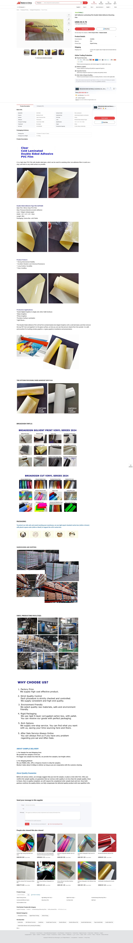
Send (27, 824)
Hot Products (32, 933)
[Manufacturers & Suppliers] (24, 2)
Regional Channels (82, 933)
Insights (101, 933)
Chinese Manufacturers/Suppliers (50, 933)
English (34, 934)
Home (18, 9)
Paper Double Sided (98, 922)
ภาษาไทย (89, 934)
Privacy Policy (87, 937)
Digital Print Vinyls (70, 897)
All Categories (21, 7)
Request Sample (103, 32)
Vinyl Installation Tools (21, 902)
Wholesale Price (68, 933)
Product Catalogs (36, 894)
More (18, 928)
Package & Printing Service (35, 9)
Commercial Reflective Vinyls (23, 900)
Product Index (90, 933)
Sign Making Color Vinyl (47, 897)
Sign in (115, 3)
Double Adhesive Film (73, 922)
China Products (39, 933)
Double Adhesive (62, 922)
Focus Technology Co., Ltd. (57, 937)
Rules (115, 7)
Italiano (59, 934)
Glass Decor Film (45, 900)
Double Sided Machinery (86, 922)
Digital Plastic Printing (34, 915)
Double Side (20, 922)
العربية (74, 934)
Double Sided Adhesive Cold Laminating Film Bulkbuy (29, 925)
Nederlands (69, 934)
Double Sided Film (109, 922)
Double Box (40, 922)
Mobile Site (96, 933)
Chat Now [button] (107, 29)
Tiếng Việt (98, 934)
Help (92, 7)
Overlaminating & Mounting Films (98, 897)
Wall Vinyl (93, 900)
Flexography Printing (22, 915)
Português (43, 934)
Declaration (81, 937)
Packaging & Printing (24, 9)
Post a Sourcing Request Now (55, 824)
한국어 (77, 934)
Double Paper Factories (51, 922)
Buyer (84, 7)
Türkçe (93, 934)
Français (48, 934)
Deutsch (64, 934)
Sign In (77, 99)
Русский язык (54, 934)
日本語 (81, 934)
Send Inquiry (85, 29)
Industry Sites (75, 933)
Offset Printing (45, 915)
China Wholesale (61, 933)
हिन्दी (85, 934)
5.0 (99, 108)
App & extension (99, 7)
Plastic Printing (44, 9)
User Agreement (74, 937)
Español (38, 934)
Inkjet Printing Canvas (21, 897)
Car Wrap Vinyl (69, 900)
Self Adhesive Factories (31, 922)
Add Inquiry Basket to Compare (44, 58)
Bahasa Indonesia (105, 934)
